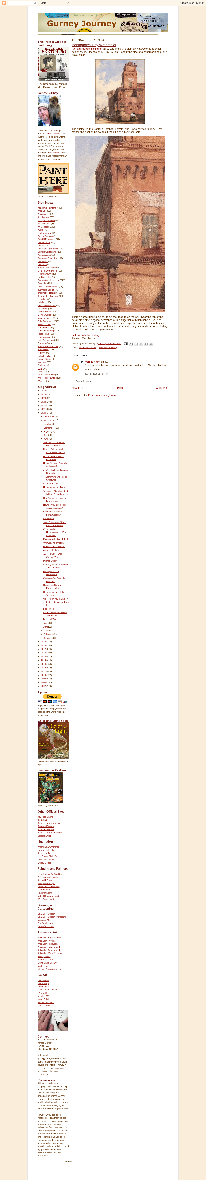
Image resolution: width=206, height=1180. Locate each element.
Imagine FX (43, 996)
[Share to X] (141, 344)
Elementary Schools (47, 271)
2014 (43, 660)
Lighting (41, 302)
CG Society (43, 983)
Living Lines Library (47, 963)
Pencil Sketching (46, 330)
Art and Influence (46, 880)
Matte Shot (43, 966)
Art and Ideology (51, 550)
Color (40, 245)
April (45, 627)
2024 (43, 398)
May (46, 623)
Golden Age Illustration (48, 280)
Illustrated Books (46, 290)
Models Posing (45, 311)
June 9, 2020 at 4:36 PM (96, 374)
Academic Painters (47, 208)
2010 (43, 675)
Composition (44, 255)
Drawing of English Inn (54, 546)
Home (120, 387)
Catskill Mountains (46, 239)
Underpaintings (45, 893)
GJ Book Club (44, 277)
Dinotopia (55, 152)
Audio (40, 230)
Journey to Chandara (48, 296)
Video (40, 371)
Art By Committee (46, 220)
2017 (43, 649)
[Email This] (131, 344)
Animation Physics (47, 941)
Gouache (42, 283)
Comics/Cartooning (47, 252)
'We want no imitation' (53, 543)
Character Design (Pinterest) (52, 917)
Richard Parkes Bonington (87, 48)
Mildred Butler (50, 561)
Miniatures (43, 308)
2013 (43, 664)
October (48, 424)
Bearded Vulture (51, 619)
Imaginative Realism (47, 293)
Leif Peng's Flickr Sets (48, 856)
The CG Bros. (44, 1005)
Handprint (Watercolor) (49, 886)
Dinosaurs (43, 261)
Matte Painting (44, 999)
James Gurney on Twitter (50, 832)
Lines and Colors (46, 859)
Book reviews (44, 233)
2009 (43, 678)
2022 (43, 405)
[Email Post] (125, 343)
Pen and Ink (43, 327)
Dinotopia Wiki (44, 836)
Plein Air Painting (46, 340)
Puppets (42, 352)
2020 (43, 413)
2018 (43, 645)
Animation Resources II (49, 950)
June (46, 439)
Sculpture (42, 365)
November (49, 420)
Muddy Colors (44, 863)
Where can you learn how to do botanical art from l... (56, 602)
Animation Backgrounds (49, 937)
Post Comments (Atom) (102, 395)
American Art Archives (48, 847)
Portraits (42, 343)
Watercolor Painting (47, 378)
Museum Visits (45, 318)
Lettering (42, 299)
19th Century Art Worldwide (51, 874)
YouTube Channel (46, 817)
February (48, 634)
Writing (41, 381)
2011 (43, 671)
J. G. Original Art (46, 829)
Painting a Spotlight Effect (55, 539)
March (47, 630)
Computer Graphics (47, 258)
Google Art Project (46, 883)
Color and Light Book (48, 248)
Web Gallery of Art (46, 899)
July (46, 435)
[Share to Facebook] (146, 344)
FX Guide (42, 993)
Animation (42, 214)
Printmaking (43, 349)
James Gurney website (49, 823)
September (49, 428)
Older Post (162, 387)
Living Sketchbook (47, 305)
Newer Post (78, 387)
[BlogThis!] (136, 344)
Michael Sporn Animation (49, 969)
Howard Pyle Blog (46, 850)
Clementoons (44, 242)
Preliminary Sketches (48, 346)
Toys (40, 368)
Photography (44, 337)
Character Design (46, 914)
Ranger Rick (44, 359)
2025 (43, 394)
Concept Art (43, 986)
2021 (43, 409)
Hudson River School (48, 286)
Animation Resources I (49, 947)
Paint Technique (45, 321)
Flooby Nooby (44, 956)
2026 (43, 390)
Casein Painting (45, 236)
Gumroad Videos (46, 826)
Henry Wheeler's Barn (54, 487)
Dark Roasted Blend (47, 989)
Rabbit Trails (44, 356)
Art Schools (43, 227)
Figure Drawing (45, 274)
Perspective (43, 334)
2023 (43, 402)
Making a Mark (45, 920)
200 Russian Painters (48, 877)
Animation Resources (48, 944)
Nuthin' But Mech (46, 1002)
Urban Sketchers (46, 926)
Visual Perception (46, 374)
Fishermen (48, 609)
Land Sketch (44, 889)
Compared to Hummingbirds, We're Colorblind (55, 532)
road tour (42, 362)
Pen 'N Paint (92, 361)
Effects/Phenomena (47, 267)
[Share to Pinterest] (151, 344)
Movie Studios (44, 315)
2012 (43, 667)
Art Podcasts (44, 223)
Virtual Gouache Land (48, 896)
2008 (43, 682)
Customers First (51, 483)
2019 (43, 641)
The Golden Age (45, 923)
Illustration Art (44, 853)
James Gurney (52, 133)
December (49, 416)
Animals (41, 211)
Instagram (42, 820)
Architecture (43, 217)
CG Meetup (43, 980)
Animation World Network (50, 953)
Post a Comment (83, 381)
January (48, 638)
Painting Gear (44, 324)
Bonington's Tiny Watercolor (94, 45)
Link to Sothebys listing (85, 335)
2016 (43, 652)
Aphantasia (48, 518)
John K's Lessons (46, 959)
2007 (43, 686)
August (47, 431)
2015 (43, 656)
